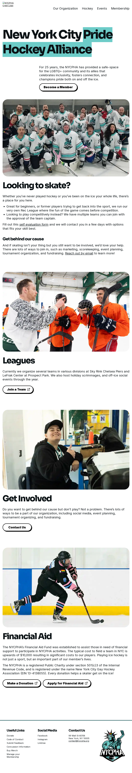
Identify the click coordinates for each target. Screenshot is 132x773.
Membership (120, 8)
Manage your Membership (13, 755)
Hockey (87, 8)
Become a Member (58, 87)
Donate (10, 735)
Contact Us (17, 527)
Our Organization (65, 8)
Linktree (42, 743)
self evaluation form (33, 224)
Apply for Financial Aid (65, 683)
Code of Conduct (15, 739)
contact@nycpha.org (79, 741)
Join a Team (16, 389)
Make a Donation (20, 683)
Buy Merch (12, 750)
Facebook (42, 735)
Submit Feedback (15, 743)
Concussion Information (18, 746)
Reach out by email (79, 253)
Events (102, 8)
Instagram (42, 739)
